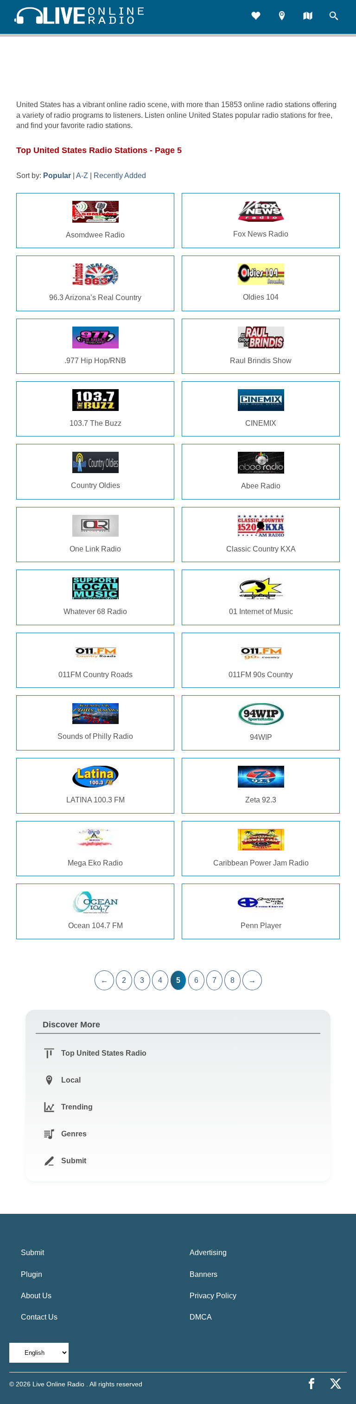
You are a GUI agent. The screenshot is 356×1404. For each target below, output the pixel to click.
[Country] (308, 17)
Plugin (31, 1274)
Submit (32, 1253)
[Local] (282, 17)
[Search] (334, 17)
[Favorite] (256, 17)
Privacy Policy (213, 1296)
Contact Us (39, 1317)
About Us (36, 1296)
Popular (57, 176)
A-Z (82, 176)
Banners (203, 1274)
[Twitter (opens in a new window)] (335, 1383)
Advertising (208, 1253)
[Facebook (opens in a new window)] (311, 1383)
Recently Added (120, 176)
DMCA (201, 1317)
